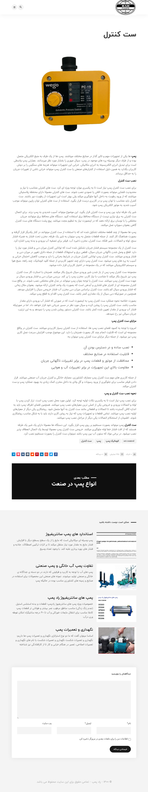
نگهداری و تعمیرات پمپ (74, 629)
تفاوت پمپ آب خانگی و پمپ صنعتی (64, 565)
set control (129, 441)
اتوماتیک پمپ (112, 441)
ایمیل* (88, 723)
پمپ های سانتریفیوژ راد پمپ (70, 597)
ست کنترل (86, 441)
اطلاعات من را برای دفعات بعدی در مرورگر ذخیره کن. (103, 739)
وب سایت (46, 723)
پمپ (133, 156)
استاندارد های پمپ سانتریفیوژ (69, 534)
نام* (129, 723)
